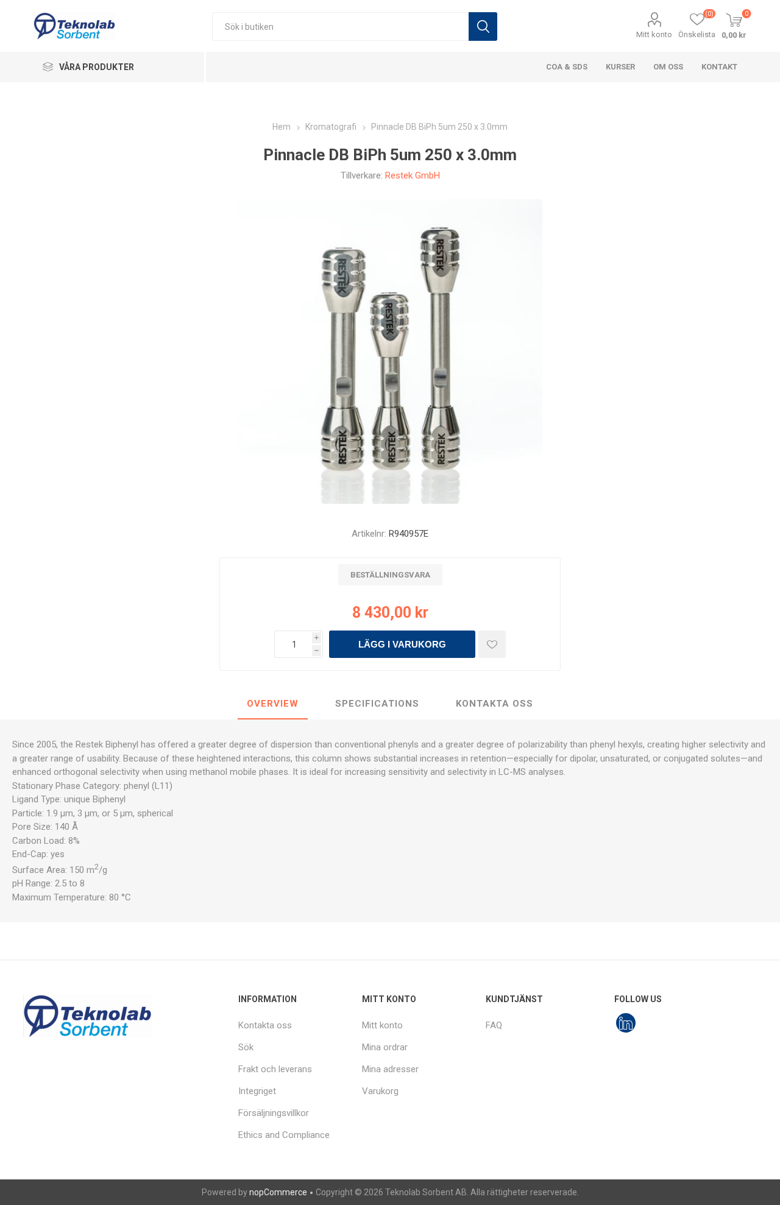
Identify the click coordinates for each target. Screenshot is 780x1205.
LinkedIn (626, 1023)
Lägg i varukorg (402, 644)
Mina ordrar (385, 1047)
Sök (483, 26)
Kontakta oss (265, 1025)
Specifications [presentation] (377, 703)
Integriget (257, 1091)
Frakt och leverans (275, 1069)
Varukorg (380, 1091)
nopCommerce (278, 1192)
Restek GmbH (412, 175)
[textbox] (340, 26)
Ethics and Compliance (284, 1134)
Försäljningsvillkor (273, 1113)
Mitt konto (654, 34)
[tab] (273, 704)
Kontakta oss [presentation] (494, 703)
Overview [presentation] (273, 703)
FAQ (494, 1025)
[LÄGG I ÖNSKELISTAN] (492, 644)
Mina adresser (390, 1069)
